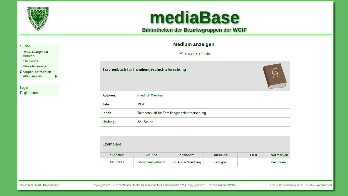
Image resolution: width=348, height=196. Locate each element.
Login (24, 88)
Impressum (26, 185)
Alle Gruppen (32, 76)
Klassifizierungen (35, 66)
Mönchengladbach (151, 162)
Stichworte (30, 61)
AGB (38, 185)
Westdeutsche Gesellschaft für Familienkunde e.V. (153, 185)
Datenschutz (51, 185)
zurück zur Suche (198, 54)
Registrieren (29, 93)
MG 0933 (117, 162)
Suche (25, 46)
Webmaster (324, 185)
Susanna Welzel (226, 185)
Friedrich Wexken (150, 95)
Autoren (28, 56)
